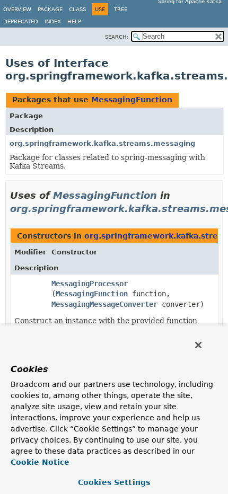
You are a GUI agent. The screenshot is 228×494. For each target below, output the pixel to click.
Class (77, 9)
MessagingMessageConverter (104, 304)
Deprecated (20, 21)
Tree (120, 9)
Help (74, 21)
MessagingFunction (131, 99)
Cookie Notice (40, 462)
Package (50, 9)
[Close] (198, 345)
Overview (17, 9)
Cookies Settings (114, 482)
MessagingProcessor (89, 283)
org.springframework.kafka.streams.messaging (102, 143)
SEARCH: (116, 37)
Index (53, 21)
